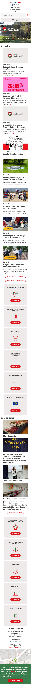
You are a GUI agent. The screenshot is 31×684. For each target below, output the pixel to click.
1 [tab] (8, 38)
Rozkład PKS (15, 331)
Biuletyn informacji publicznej (15, 543)
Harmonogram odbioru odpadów (15, 310)
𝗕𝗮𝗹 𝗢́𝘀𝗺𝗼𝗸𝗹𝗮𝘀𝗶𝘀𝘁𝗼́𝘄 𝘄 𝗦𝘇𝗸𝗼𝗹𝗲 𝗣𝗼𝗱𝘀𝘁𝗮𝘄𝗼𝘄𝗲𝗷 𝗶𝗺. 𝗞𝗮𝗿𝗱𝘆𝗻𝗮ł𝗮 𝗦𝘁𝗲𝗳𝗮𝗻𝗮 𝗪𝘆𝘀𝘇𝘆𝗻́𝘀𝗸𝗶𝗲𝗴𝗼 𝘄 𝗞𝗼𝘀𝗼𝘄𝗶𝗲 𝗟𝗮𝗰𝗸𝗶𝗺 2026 (15, 458)
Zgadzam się (15, 680)
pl (15, 12)
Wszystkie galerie (15, 513)
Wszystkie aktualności (15, 276)
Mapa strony (16, 7)
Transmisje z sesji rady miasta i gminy (15, 520)
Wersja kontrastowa (16, 9)
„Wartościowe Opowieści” (13, 481)
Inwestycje (15, 586)
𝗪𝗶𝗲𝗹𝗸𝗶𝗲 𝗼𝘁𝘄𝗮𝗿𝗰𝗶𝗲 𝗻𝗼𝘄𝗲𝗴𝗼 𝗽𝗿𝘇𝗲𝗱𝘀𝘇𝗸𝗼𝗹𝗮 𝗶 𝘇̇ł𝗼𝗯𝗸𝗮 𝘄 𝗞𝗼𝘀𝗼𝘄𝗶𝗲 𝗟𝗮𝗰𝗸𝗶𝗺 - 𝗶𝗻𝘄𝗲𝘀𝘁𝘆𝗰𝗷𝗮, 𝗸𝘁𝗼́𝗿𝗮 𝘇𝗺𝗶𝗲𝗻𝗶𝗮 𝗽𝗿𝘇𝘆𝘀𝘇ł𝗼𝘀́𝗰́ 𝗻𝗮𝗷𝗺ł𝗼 (15, 504)
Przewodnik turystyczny (15, 354)
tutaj (13, 672)
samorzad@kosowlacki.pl (15, 647)
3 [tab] (13, 38)
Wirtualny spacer (15, 375)
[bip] (19, 2)
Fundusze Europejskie (15, 397)
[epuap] (13, 2)
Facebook (16, 5)
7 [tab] (23, 38)
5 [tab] (18, 38)
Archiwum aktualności (15, 281)
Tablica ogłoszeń (15, 608)
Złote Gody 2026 (9, 436)
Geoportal (15, 564)
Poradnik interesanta (15, 287)
